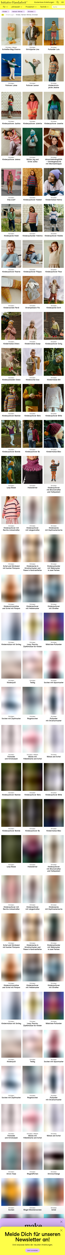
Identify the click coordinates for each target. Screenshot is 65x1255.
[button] (58, 2)
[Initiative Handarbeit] (16, 2)
